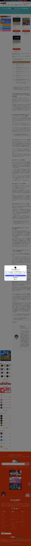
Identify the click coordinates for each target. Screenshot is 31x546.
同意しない (15, 279)
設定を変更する (15, 277)
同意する (15, 275)
